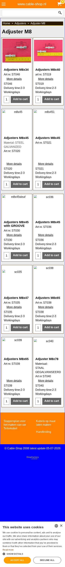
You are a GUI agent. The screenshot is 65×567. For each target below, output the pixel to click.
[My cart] (59, 4)
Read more (8, 550)
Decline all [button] (47, 560)
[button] (32, 554)
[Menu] (4, 4)
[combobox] (56, 526)
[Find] (60, 13)
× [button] (61, 525)
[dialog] (32, 544)
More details (14, 78)
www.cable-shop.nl (32, 4)
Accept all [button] (17, 560)
